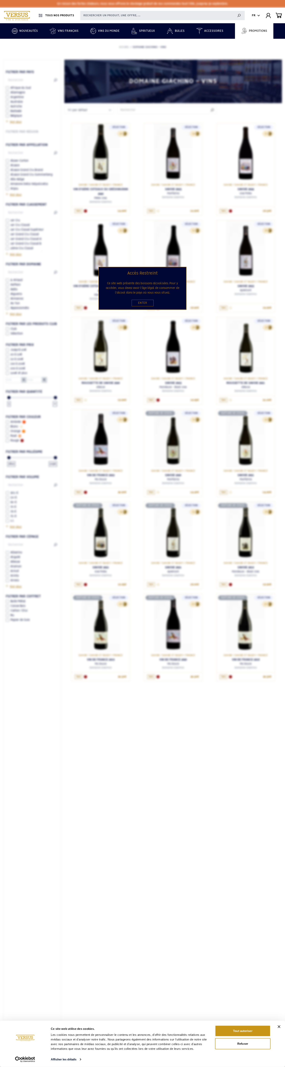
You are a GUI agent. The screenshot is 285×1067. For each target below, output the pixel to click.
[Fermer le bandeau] (279, 1026)
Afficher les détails (63, 1059)
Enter (142, 303)
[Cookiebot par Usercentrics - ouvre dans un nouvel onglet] (25, 1059)
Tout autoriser (242, 1031)
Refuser (242, 1043)
